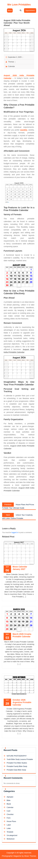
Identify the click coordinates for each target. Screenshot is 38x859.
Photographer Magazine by (19, 856)
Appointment (30, 10)
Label (9, 825)
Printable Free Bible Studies (17, 763)
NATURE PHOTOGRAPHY (17, 756)
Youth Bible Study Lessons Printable (20, 759)
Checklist (10, 814)
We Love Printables (19, 4)
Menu (10, 10)
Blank (9, 804)
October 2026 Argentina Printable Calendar (22, 702)
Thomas (11, 62)
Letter (9, 828)
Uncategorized (12, 835)
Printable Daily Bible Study (16, 770)
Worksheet (10, 839)
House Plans (11, 821)
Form (8, 818)
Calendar (11, 66)
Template (10, 832)
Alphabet (10, 797)
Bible (8, 800)
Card (8, 811)
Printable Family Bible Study (17, 766)
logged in (14, 532)
